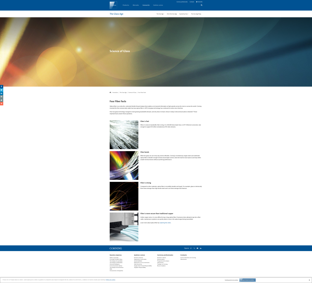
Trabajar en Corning (162, 264)
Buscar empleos (161, 265)
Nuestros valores (161, 257)
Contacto (192, 2)
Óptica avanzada (114, 257)
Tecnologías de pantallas (116, 261)
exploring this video (165, 222)
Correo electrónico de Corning (188, 257)
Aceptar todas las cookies (247, 280)
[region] (156, 280)
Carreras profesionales (182, 2)
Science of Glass (132, 92)
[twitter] (194, 248)
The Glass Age (116, 13)
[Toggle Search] (201, 5)
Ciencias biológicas (115, 264)
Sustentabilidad (138, 261)
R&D (111, 269)
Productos (126, 5)
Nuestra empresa (116, 255)
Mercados (136, 5)
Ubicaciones (160, 262)
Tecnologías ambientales (116, 262)
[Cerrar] (309, 280)
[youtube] (197, 248)
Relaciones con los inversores (141, 262)
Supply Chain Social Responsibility (143, 265)
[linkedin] (200, 248)
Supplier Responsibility (140, 267)
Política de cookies (110, 279)
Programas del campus (163, 261)
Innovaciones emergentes (116, 270)
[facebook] (191, 248)
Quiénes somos (158, 5)
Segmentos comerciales (140, 259)
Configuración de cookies (231, 280)
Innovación (146, 5)
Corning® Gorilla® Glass (116, 259)
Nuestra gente (161, 259)
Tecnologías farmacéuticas (116, 267)
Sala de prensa (138, 264)
